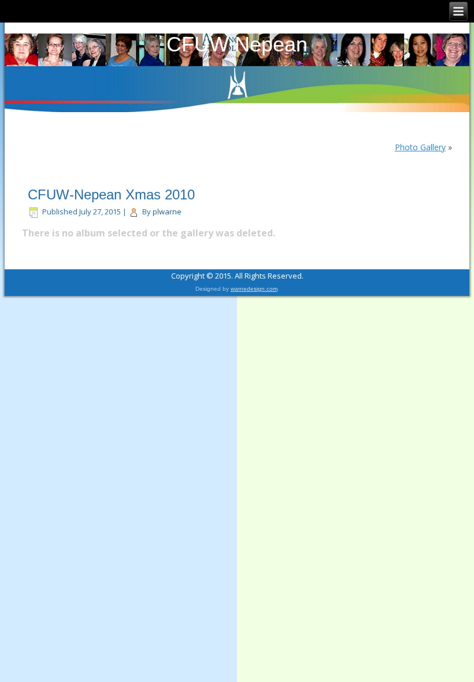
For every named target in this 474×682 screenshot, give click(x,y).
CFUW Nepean (237, 44)
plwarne (167, 211)
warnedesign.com (254, 289)
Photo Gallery (420, 147)
